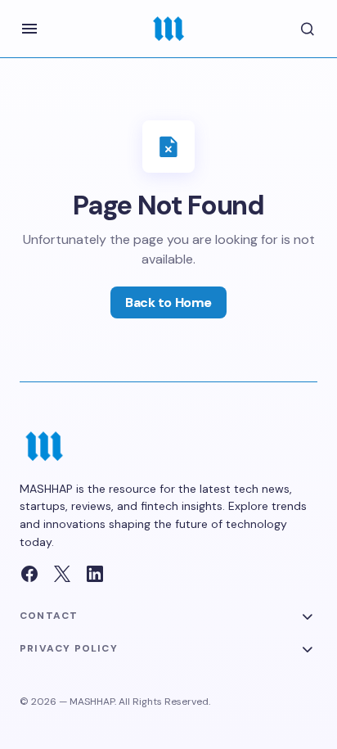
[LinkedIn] (95, 573)
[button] (29, 28)
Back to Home (168, 302)
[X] (62, 573)
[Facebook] (29, 573)
